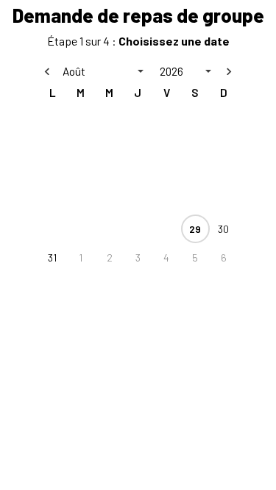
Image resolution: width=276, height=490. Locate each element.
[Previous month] (47, 71)
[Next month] (229, 71)
